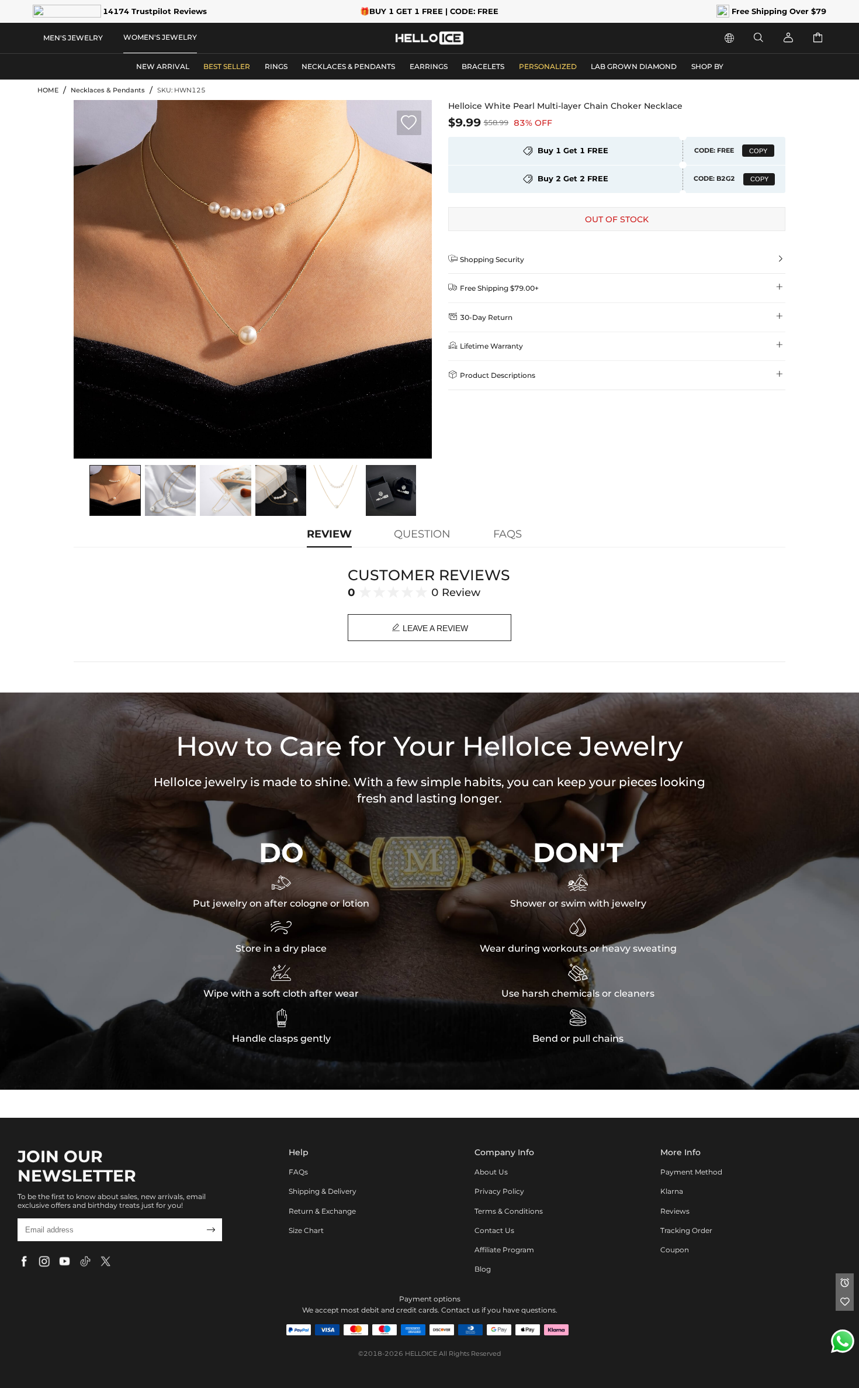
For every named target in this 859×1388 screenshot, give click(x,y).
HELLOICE (421, 1354)
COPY (758, 150)
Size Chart (306, 1230)
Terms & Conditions (508, 1211)
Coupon (674, 1249)
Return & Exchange (322, 1211)
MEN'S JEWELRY (73, 37)
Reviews (675, 1211)
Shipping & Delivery (322, 1191)
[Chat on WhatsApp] (842, 1341)
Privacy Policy (499, 1191)
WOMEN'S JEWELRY (160, 37)
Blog (482, 1269)
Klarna (671, 1191)
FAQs (298, 1171)
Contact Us (494, 1230)
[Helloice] (429, 38)
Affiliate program (504, 1249)
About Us (491, 1171)
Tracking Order (686, 1230)
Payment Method (691, 1171)
